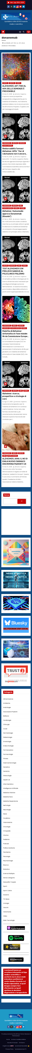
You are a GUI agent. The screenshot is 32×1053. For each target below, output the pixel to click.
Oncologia (6, 827)
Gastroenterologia (9, 763)
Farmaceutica (8, 750)
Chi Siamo (22, 1042)
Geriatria (12, 83)
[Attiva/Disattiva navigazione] (20, 32)
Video (5, 916)
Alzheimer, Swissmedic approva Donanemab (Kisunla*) (12, 214)
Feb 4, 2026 (8, 219)
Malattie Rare (8, 797)
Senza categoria (9, 878)
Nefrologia (6, 805)
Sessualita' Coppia (9, 882)
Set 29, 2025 (8, 339)
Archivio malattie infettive (18, 1039)
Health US (6, 780)
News (20, 205)
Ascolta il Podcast (12, 1042)
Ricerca (18, 83)
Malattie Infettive (9, 793)
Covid (5, 729)
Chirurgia (6, 724)
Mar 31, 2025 (8, 467)
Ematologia (7, 741)
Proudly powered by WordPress (11, 1034)
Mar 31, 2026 (8, 94)
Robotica (6, 869)
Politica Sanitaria (7, 145)
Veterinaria (7, 912)
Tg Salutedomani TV (20, 1049)
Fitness (5, 759)
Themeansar (16, 1036)
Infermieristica (8, 784)
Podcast (6, 844)
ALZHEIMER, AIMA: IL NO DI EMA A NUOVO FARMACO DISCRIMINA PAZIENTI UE (15, 461)
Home (4, 40)
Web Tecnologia (9, 920)
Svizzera (22, 208)
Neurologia (22, 143)
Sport (5, 886)
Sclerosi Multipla (8, 873)
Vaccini (5, 907)
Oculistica (6, 818)
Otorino (6, 835)
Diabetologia (7, 737)
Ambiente (6, 703)
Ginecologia (7, 776)
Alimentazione (8, 699)
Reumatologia (8, 861)
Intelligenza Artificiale (10, 788)
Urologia (6, 903)
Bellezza (6, 716)
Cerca (6, 495)
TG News (6, 899)
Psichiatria (6, 852)
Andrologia (7, 707)
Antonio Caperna (20, 94)
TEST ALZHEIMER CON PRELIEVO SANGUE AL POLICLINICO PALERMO (13, 271)
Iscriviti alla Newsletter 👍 (22, 1046)
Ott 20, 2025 (8, 276)
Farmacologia (6, 143)
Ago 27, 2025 (8, 402)
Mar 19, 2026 (8, 157)
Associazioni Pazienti (10, 712)
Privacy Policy (9, 1049)
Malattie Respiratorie (10, 801)
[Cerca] (21, 501)
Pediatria (6, 839)
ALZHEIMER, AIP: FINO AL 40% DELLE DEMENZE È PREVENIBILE (14, 88)
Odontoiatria (7, 822)
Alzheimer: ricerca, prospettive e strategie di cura (14, 396)
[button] (24, 32)
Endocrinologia (8, 746)
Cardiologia (7, 720)
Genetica (5, 83)
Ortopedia (6, 831)
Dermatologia (8, 733)
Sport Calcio (7, 891)
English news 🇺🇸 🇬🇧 (8, 1046)
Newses (27, 1034)
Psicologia (6, 856)
